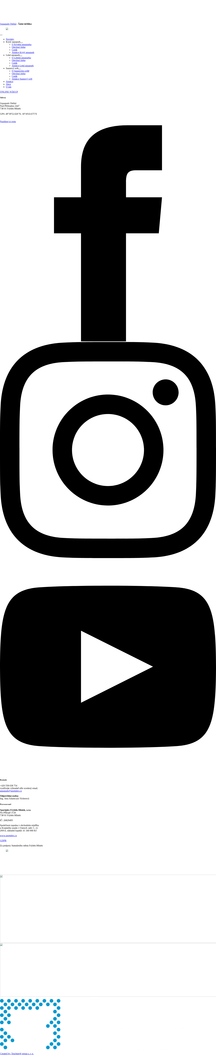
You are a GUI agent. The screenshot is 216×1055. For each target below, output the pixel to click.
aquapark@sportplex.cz (11, 791)
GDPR (3, 840)
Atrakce (9, 81)
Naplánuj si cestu (8, 121)
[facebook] (108, 340)
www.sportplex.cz (8, 835)
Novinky (10, 39)
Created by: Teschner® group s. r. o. (17, 1053)
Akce (8, 84)
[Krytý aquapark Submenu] (21, 42)
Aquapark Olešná (8, 24)
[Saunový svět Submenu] (19, 69)
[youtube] (108, 774)
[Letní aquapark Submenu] (21, 55)
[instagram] (108, 557)
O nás (8, 87)
